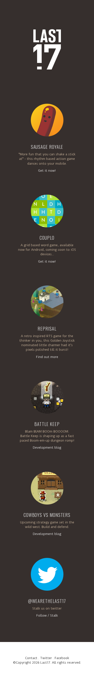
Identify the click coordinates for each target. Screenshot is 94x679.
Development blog (47, 447)
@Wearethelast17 (47, 601)
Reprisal (47, 328)
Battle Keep (46, 424)
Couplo (47, 237)
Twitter (46, 658)
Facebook (62, 658)
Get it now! (47, 170)
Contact (31, 658)
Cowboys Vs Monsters (47, 515)
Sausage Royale (47, 147)
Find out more (47, 357)
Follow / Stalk (47, 615)
